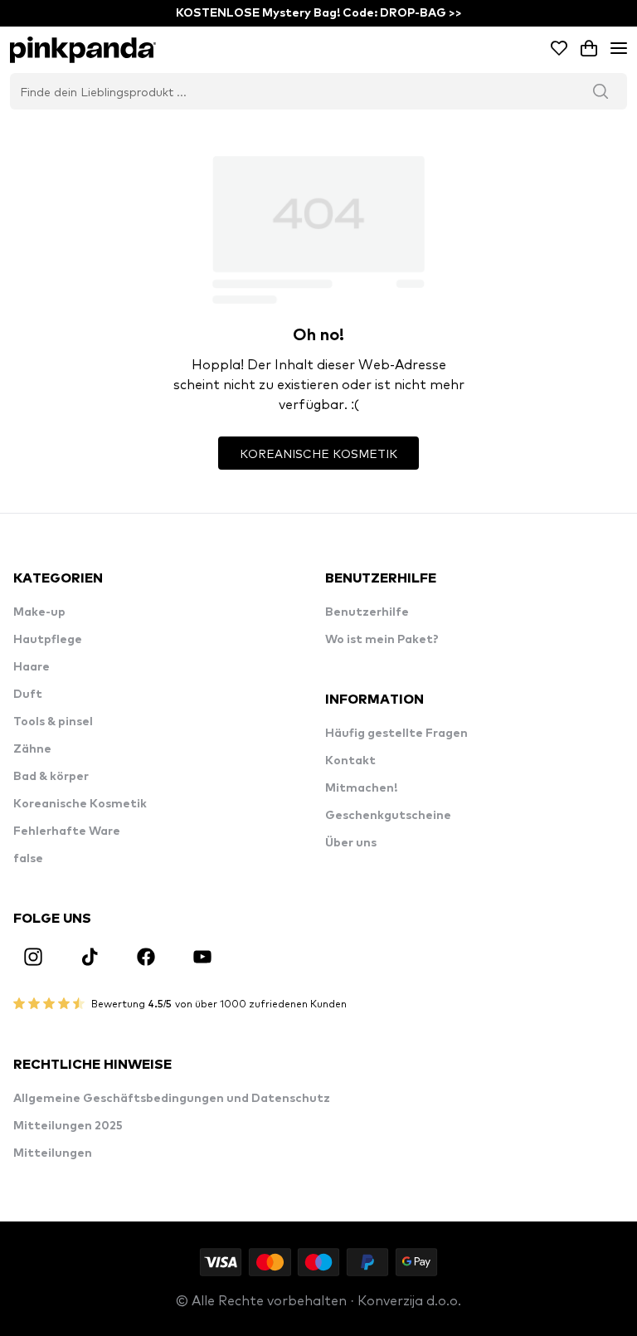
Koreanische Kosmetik (80, 804)
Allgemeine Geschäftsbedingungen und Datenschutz (171, 1098)
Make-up (39, 612)
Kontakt (350, 761)
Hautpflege (47, 640)
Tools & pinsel (53, 722)
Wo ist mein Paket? (382, 640)
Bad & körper (51, 777)
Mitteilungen (52, 1153)
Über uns (351, 843)
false (28, 859)
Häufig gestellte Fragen (396, 733)
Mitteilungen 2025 (68, 1126)
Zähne (32, 749)
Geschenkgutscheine (388, 816)
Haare (31, 667)
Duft (27, 694)
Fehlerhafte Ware (66, 831)
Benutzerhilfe (367, 612)
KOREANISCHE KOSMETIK (318, 453)
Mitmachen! (361, 788)
